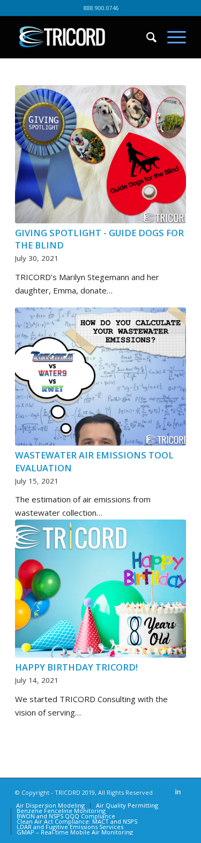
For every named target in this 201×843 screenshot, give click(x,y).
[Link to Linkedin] (178, 792)
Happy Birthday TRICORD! (76, 667)
